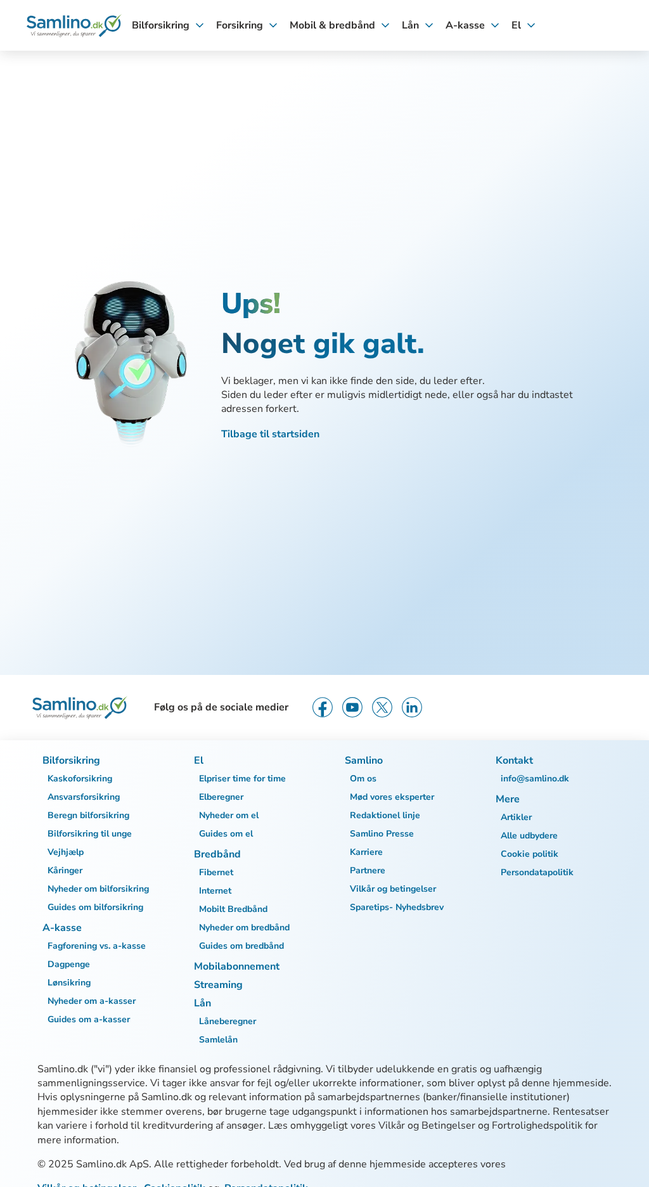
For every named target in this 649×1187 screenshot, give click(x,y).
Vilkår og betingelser (393, 889)
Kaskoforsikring (80, 779)
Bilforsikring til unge (90, 834)
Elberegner (221, 797)
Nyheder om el (229, 815)
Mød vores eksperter (392, 797)
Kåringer (65, 870)
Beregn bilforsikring (88, 815)
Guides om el (226, 834)
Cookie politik (529, 854)
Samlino (364, 760)
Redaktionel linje (385, 815)
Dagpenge (69, 964)
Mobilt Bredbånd (233, 909)
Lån (410, 25)
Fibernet (216, 872)
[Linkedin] (412, 707)
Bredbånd (217, 854)
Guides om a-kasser (89, 1019)
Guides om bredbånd (241, 946)
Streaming (218, 985)
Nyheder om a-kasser (92, 1001)
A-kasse (465, 25)
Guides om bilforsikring (95, 907)
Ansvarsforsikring (84, 797)
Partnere (367, 870)
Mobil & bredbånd (332, 25)
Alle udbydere (529, 836)
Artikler (516, 817)
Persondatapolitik (537, 872)
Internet (215, 891)
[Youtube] (352, 707)
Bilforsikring (161, 25)
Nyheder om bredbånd (244, 927)
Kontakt (514, 760)
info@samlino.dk (535, 779)
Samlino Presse (382, 834)
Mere (508, 799)
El (516, 25)
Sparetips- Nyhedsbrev (397, 907)
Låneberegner (227, 1021)
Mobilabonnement (237, 966)
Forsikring (239, 25)
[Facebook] (322, 707)
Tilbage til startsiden (270, 434)
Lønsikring (69, 983)
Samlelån (218, 1040)
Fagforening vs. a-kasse (97, 946)
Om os (363, 779)
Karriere (366, 852)
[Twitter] (382, 707)
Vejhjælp (66, 852)
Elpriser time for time (242, 779)
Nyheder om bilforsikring (98, 889)
